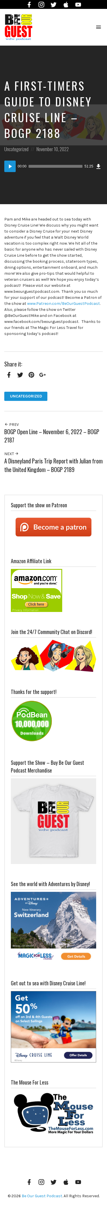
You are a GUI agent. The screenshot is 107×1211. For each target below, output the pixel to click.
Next (9, 453)
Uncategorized (16, 149)
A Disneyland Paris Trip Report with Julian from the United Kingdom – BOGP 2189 (53, 465)
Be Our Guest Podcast (42, 1196)
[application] (53, 166)
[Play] (10, 166)
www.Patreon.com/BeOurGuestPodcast (63, 303)
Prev (13, 424)
